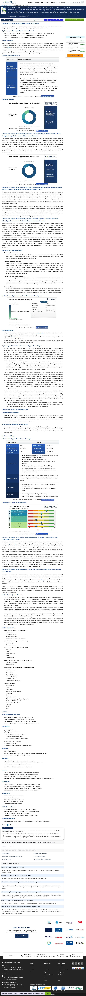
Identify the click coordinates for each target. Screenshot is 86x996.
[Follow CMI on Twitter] (76, 963)
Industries (32, 966)
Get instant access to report (48, 96)
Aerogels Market (6, 853)
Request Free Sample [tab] (54, 20)
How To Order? (61, 966)
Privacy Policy (41, 993)
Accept (48, 993)
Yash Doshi (4, 830)
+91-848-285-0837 (76, 956)
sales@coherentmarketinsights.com (12, 962)
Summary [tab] (7, 20)
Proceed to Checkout (75, 55)
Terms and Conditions (63, 969)
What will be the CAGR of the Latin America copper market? (16, 875)
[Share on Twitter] (11, 825)
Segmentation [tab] (36, 20)
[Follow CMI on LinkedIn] (73, 963)
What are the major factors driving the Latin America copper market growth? (20, 882)
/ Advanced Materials (7, 5)
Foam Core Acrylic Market (40, 856)
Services (32, 969)
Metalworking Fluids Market (40, 853)
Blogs (45, 972)
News (45, 977)
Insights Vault (54, 2)
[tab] (7, 20)
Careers (45, 980)
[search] (82, 2)
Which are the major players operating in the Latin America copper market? (20, 906)
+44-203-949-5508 (50, 956)
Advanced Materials (56, 15)
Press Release (47, 966)
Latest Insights (39, 2)
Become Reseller (61, 963)
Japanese (5, 846)
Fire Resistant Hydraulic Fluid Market (42, 859)
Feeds (59, 980)
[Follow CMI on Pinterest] (82, 963)
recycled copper (41, 580)
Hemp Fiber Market (6, 859)
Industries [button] (46, 2)
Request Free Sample (43, 130)
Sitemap (59, 977)
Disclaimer (60, 974)
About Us (32, 963)
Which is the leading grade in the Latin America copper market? (17, 900)
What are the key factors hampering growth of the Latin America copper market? (22, 892)
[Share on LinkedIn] (8, 825)
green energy (12, 544)
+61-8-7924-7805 (64, 956)
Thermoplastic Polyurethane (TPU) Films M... (12, 856)
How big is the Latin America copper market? (12, 867)
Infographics (47, 969)
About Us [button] (30, 2)
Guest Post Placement (49, 974)
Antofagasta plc (15, 337)
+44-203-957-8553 (40, 956)
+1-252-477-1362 (28, 956)
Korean (11, 846)
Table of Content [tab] (21, 20)
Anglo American (40, 333)
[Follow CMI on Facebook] (79, 963)
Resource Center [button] (63, 2)
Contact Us (32, 972)
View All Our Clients (21, 936)
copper (9, 47)
